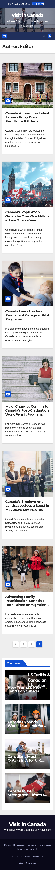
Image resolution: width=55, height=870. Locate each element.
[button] (44, 36)
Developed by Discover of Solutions (20, 845)
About (27, 856)
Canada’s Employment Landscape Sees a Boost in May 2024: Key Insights (27, 506)
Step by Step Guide (27, 863)
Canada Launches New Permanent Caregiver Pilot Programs (27, 315)
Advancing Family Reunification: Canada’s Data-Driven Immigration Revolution (25, 603)
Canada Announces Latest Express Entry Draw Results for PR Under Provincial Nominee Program (27, 121)
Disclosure (38, 856)
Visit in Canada (27, 15)
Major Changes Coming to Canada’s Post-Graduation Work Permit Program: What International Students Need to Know (27, 414)
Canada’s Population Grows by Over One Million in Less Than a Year (27, 216)
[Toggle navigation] (25, 36)
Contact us (17, 856)
